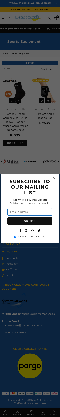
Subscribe (30, 221)
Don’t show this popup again (32, 237)
